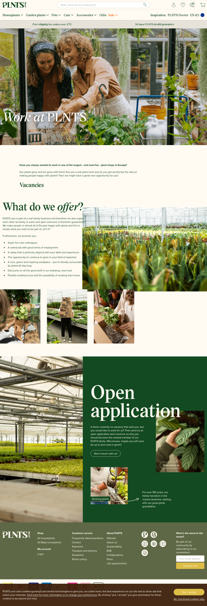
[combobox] (103, 5)
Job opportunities (117, 563)
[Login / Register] (174, 5)
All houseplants (46, 538)
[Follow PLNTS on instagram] (145, 534)
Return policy (79, 559)
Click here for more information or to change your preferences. (62, 595)
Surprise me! (190, 566)
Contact (76, 542)
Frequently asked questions (87, 538)
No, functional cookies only (189, 599)
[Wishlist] (183, 5)
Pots (55, 15)
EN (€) (194, 15)
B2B (109, 550)
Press (110, 559)
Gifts (102, 15)
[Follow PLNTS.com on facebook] (145, 543)
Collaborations (115, 555)
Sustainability (114, 546)
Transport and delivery (84, 550)
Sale (111, 15)
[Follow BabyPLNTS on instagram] (154, 534)
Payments (77, 546)
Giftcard (111, 538)
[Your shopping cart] (203, 5)
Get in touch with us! (105, 453)
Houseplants (11, 15)
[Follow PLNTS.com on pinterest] (154, 543)
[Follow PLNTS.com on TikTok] (145, 553)
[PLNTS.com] (14, 5)
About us (112, 542)
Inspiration (158, 15)
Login (40, 554)
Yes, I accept (189, 592)
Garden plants (35, 15)
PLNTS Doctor (178, 15)
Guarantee (78, 555)
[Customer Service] (192, 4)
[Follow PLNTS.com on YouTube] (163, 543)
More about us (171, 465)
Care (67, 15)
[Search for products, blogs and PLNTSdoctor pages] (145, 5)
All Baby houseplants (49, 542)
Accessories (84, 15)
